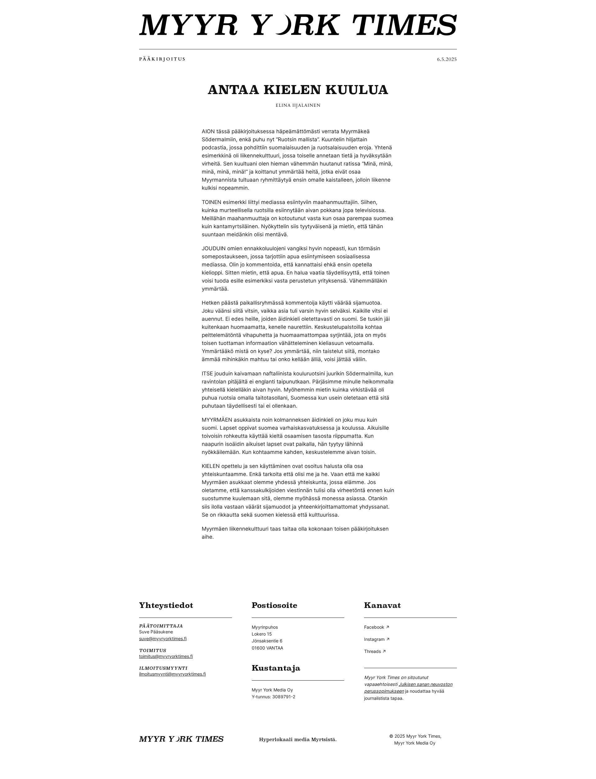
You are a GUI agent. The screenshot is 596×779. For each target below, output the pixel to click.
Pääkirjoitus (162, 59)
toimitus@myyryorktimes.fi (166, 656)
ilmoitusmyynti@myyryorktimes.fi (172, 674)
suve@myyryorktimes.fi (163, 638)
